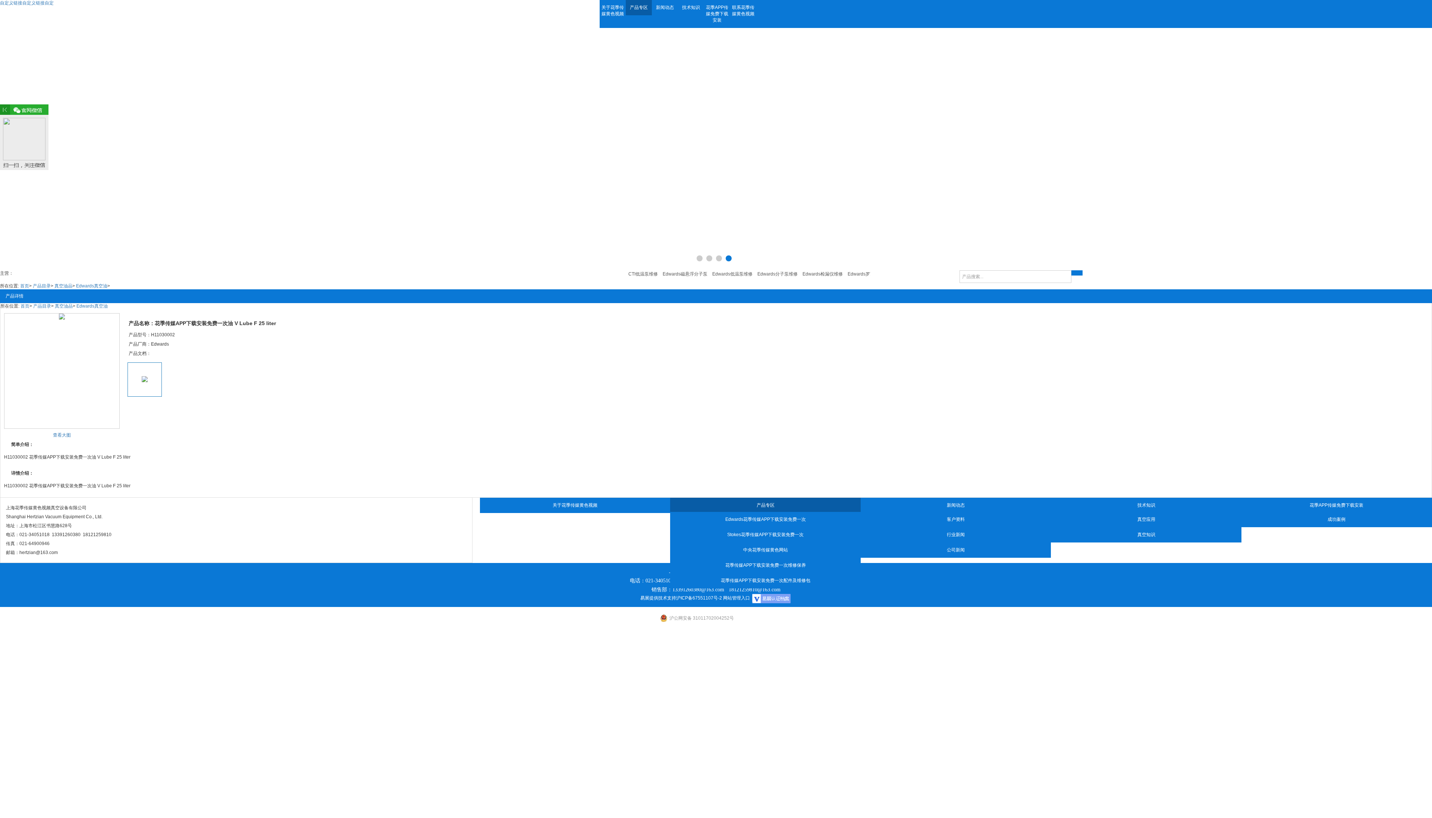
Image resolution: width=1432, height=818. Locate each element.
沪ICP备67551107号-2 (699, 598)
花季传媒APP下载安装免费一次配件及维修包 (765, 580)
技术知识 (691, 7)
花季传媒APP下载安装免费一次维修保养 (765, 565)
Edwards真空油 (91, 286)
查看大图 (62, 435)
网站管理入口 (736, 598)
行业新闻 (956, 534)
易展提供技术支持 (658, 598)
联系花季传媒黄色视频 (743, 10)
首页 (24, 286)
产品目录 (42, 286)
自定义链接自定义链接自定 (27, 3)
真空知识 (1146, 534)
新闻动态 (665, 7)
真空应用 (1146, 519)
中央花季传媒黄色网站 (765, 550)
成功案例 (1336, 519)
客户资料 (956, 519)
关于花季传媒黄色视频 (613, 10)
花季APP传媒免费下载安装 (717, 14)
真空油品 (63, 286)
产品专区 (639, 7)
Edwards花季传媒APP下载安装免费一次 (765, 519)
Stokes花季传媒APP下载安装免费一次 (765, 534)
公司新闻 (956, 550)
